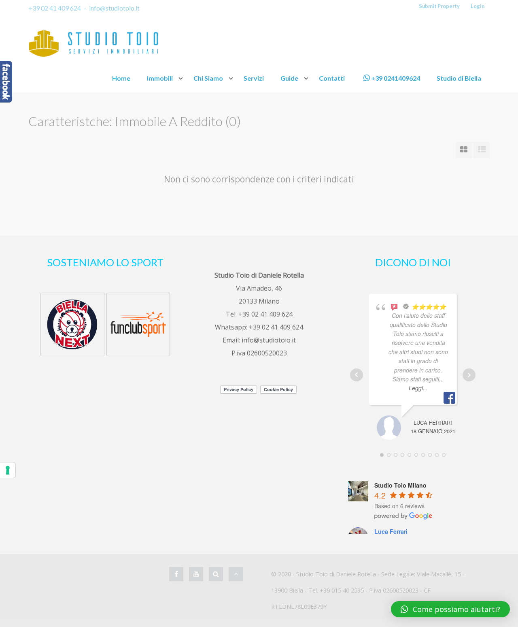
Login (477, 6)
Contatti (332, 78)
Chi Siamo (208, 78)
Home (121, 78)
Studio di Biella (459, 78)
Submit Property (439, 6)
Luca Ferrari (391, 531)
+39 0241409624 (395, 78)
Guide (289, 78)
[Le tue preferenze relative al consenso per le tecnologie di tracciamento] (7, 470)
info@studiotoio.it (114, 8)
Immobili (160, 78)
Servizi (254, 78)
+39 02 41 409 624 (54, 8)
